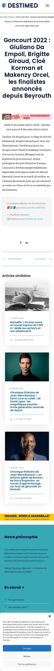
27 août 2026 (16, 318)
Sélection (28, 340)
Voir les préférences (27, 664)
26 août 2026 (16, 389)
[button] (49, 616)
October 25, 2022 (34, 218)
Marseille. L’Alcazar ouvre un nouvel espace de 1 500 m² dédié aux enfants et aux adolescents (26, 327)
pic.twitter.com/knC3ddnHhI (30, 207)
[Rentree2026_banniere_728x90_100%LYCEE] (27, 116)
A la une (18, 419)
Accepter (27, 648)
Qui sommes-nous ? (18, 607)
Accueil (3, 17)
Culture (18, 340)
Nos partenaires (16, 599)
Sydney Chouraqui (12, 568)
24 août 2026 (17, 468)
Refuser (27, 656)
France (11, 17)
